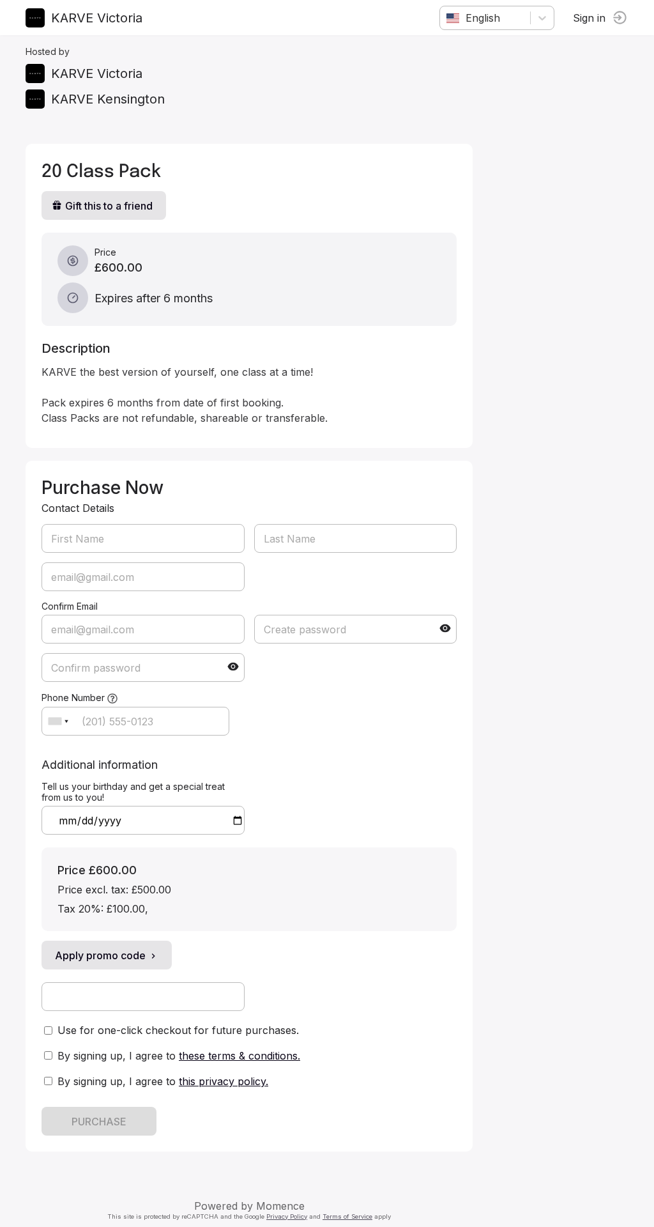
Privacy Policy (286, 1216)
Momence (280, 1206)
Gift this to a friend (109, 205)
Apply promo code (100, 955)
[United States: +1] (58, 721)
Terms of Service (347, 1216)
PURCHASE (99, 1121)
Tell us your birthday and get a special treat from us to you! (133, 792)
